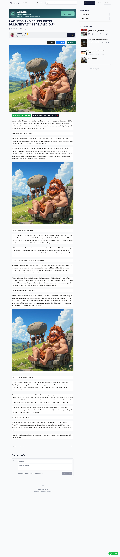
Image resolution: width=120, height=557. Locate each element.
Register (107, 3)
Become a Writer (89, 3)
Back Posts (26, 3)
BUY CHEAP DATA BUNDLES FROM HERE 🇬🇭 (45, 115)
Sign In (99, 3)
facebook (61, 42)
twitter (51, 42)
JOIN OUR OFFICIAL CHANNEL (21, 115)
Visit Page (70, 35)
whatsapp (72, 42)
